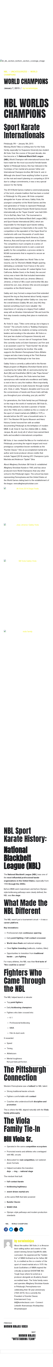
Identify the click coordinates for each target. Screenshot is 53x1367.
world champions (20, 1224)
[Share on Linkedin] (21, 1229)
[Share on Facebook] (6, 1229)
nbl (6, 71)
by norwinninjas (30, 88)
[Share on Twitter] (11, 1229)
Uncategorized (19, 71)
